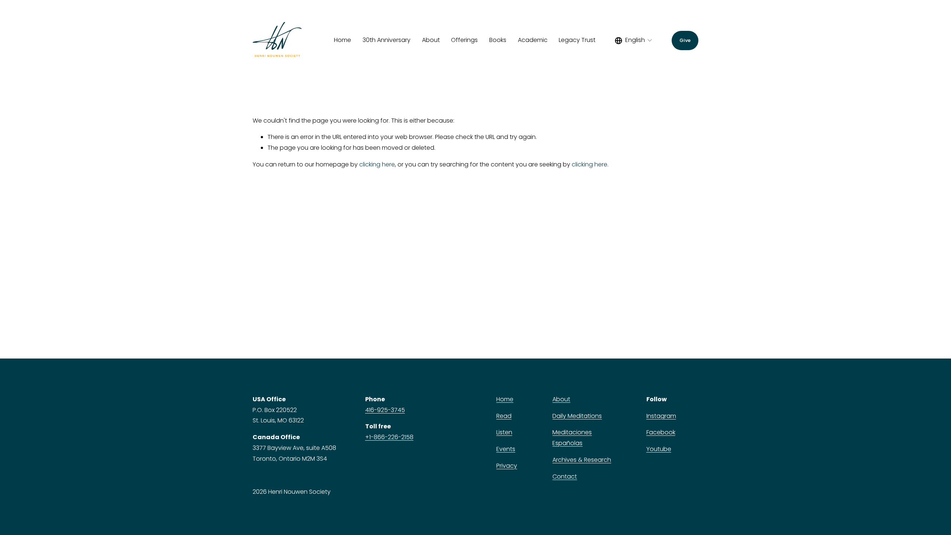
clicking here (377, 164)
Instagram (661, 416)
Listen (504, 432)
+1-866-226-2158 (389, 437)
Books (497, 40)
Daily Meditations (577, 416)
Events (505, 449)
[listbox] (634, 40)
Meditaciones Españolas (572, 437)
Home (342, 40)
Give (685, 40)
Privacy (506, 465)
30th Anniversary (386, 40)
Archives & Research (581, 459)
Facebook (660, 432)
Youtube (658, 449)
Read (504, 416)
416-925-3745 (385, 410)
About (561, 399)
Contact (564, 476)
